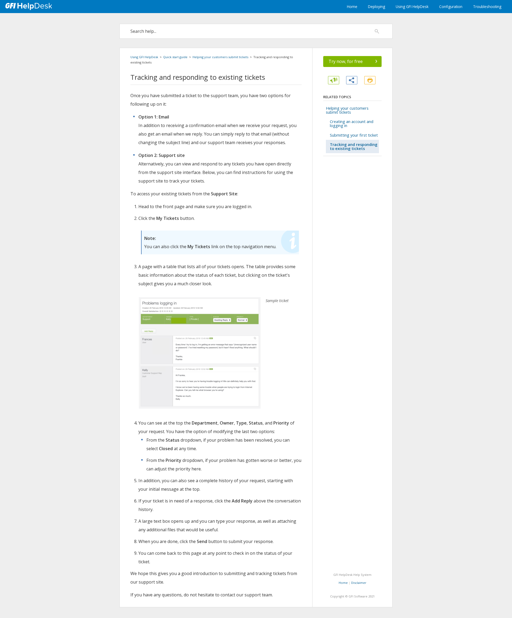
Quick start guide (175, 57)
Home (352, 6)
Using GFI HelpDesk (412, 6)
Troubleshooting (487, 6)
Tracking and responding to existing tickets (353, 146)
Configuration (450, 6)
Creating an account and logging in (351, 123)
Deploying (376, 6)
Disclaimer (358, 583)
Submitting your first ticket (354, 135)
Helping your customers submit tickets (220, 57)
